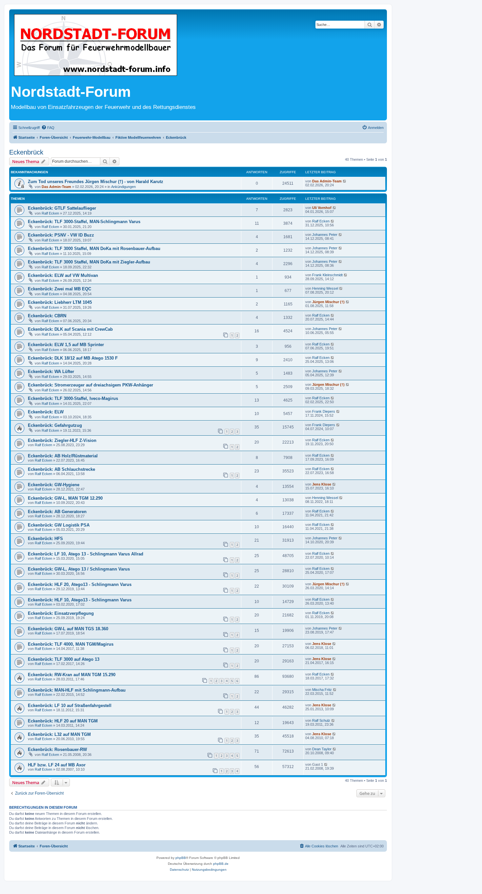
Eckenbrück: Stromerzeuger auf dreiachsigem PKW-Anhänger (90, 385)
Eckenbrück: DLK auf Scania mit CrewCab (70, 329)
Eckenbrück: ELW (46, 411)
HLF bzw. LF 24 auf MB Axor (57, 764)
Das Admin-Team (56, 187)
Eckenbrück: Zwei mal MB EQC (59, 288)
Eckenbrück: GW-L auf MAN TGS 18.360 (68, 628)
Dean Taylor (321, 749)
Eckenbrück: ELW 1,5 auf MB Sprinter (66, 344)
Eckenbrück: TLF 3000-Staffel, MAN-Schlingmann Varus (84, 221)
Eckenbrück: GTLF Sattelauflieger (62, 208)
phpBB (180, 858)
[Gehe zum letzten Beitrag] (345, 181)
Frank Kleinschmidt (327, 275)
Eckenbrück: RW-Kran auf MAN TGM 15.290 (71, 674)
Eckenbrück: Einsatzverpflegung (61, 613)
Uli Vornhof (321, 208)
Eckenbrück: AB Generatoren (57, 511)
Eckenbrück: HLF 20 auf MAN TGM (63, 720)
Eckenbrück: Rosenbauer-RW (57, 749)
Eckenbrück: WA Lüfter (51, 371)
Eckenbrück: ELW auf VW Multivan (63, 275)
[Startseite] (95, 45)
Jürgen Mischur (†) (328, 302)
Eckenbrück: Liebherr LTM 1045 (60, 302)
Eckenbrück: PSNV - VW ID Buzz (61, 235)
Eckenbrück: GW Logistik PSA (59, 525)
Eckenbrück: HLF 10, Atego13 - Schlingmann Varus (79, 599)
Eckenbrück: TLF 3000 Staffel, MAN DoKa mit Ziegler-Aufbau (89, 262)
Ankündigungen (123, 187)
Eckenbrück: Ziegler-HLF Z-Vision (62, 440)
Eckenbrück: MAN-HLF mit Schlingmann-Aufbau (77, 690)
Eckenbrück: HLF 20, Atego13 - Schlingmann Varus (79, 584)
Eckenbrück (26, 152)
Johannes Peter (324, 235)
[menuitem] (47, 128)
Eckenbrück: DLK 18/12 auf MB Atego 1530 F (73, 358)
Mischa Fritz (322, 690)
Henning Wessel (325, 288)
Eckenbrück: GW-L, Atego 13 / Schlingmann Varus (79, 569)
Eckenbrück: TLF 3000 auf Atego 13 (63, 659)
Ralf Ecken (50, 213)
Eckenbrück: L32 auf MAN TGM (59, 734)
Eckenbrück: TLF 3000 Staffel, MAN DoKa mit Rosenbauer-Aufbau (94, 248)
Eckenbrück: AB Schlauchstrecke (61, 469)
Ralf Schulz (321, 720)
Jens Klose (321, 484)
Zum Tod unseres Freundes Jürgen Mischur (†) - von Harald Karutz (95, 181)
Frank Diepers (323, 411)
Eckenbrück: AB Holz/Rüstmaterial (63, 455)
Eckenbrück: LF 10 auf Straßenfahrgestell (69, 705)
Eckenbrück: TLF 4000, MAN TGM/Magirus (70, 644)
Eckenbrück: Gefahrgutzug (55, 425)
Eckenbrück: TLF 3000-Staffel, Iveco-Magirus (73, 398)
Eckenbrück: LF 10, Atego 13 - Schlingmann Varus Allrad (85, 553)
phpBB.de (221, 863)
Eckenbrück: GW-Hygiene (53, 484)
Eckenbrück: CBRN (47, 315)
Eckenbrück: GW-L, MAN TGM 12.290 (65, 498)
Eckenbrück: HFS (45, 538)
